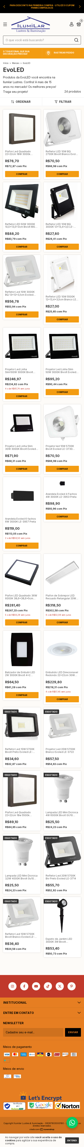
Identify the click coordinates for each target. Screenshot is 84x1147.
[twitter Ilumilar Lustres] (60, 986)
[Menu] (6, 24)
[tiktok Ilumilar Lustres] (48, 986)
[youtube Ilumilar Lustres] (36, 986)
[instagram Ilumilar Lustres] (12, 986)
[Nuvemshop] (42, 1129)
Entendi (72, 1140)
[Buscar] (76, 40)
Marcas (15, 63)
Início (5, 63)
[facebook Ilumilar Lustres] (24, 986)
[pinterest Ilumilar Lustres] (71, 986)
